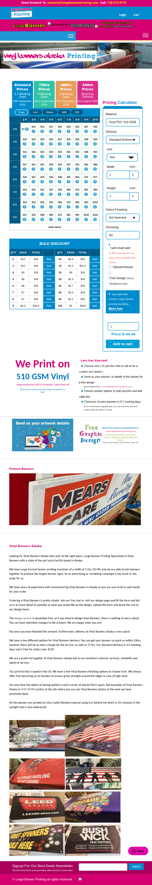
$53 (95, 152)
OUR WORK (28, 689)
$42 (77, 152)
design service (23, 618)
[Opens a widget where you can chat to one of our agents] (138, 865)
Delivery (111, 131)
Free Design (121, 281)
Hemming (112, 227)
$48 (86, 152)
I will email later (120, 248)
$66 (95, 164)
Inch (35, 112)
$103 (95, 202)
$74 (77, 189)
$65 (69, 189)
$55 (69, 177)
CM (77, 112)
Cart (136, 15)
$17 (51, 127)
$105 (86, 215)
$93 (86, 202)
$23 (51, 139)
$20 (60, 127)
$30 (95, 127)
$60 (86, 164)
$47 (69, 164)
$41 (69, 152)
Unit (109, 149)
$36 (51, 164)
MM (64, 112)
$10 (34, 127)
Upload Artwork (123, 267)
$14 (42, 127)
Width (110, 166)
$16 (34, 139)
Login (122, 15)
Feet (21, 112)
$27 (86, 127)
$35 (77, 139)
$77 (95, 177)
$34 (60, 152)
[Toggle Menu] (71, 36)
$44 (95, 139)
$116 (95, 215)
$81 (86, 189)
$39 (86, 139)
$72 (86, 177)
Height (111, 188)
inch (132, 166)
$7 (23, 129)
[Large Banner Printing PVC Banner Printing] (21, 13)
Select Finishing (116, 209)
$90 (95, 189)
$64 (77, 177)
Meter (50, 112)
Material (111, 114)
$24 (69, 127)
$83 (77, 202)
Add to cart (123, 344)
